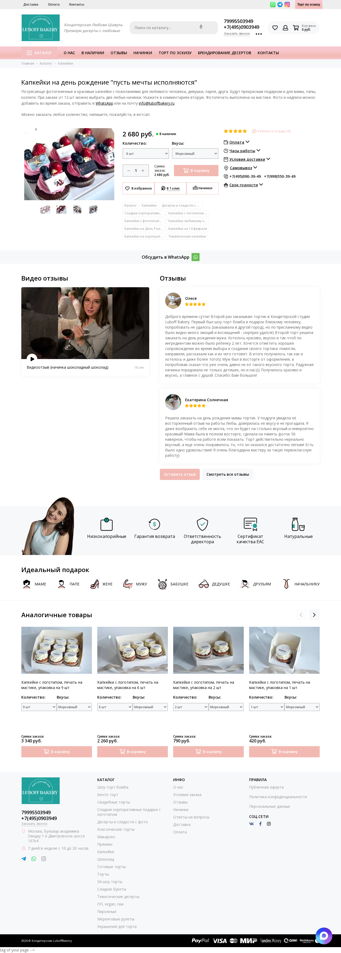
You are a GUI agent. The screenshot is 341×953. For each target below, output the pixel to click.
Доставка (30, 4)
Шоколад (105, 859)
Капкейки (149, 205)
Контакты (76, 4)
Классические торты (116, 829)
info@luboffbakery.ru (156, 103)
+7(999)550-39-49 (279, 176)
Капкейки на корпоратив (144, 236)
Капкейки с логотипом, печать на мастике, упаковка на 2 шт (203, 685)
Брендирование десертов (224, 52)
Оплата (54, 4)
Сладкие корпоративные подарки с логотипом (144, 213)
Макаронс (106, 836)
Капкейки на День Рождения (144, 228)
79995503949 (238, 21)
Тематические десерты (118, 896)
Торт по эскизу (308, 4)
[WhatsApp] (196, 257)
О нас (69, 52)
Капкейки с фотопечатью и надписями (144, 221)
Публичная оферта (266, 787)
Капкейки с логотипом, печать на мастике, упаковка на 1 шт (279, 685)
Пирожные (106, 911)
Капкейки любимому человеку (188, 221)
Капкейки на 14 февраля (187, 228)
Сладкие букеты (111, 889)
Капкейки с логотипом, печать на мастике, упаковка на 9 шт (51, 685)
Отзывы (119, 52)
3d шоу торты (109, 881)
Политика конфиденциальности (278, 796)
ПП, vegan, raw (110, 904)
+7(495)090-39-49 (245, 176)
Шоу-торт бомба (112, 787)
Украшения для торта (117, 926)
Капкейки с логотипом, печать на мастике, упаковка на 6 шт (127, 685)
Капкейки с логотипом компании (188, 213)
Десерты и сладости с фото (182, 205)
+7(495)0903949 (241, 27)
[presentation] (301, 614)
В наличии (93, 52)
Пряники (104, 844)
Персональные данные (269, 806)
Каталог (43, 52)
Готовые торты (111, 866)
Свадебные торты (113, 802)
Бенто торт (107, 794)
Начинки (142, 52)
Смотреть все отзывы (227, 474)
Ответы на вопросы (191, 817)
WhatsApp (104, 103)
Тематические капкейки (187, 236)
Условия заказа (187, 794)
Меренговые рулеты (115, 919)
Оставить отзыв (180, 474)
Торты (103, 874)
